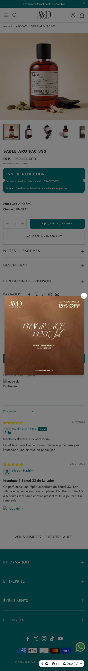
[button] (61, 663)
